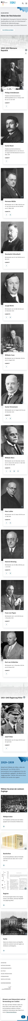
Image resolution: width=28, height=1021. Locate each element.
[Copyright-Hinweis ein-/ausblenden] (26, 50)
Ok (23, 1017)
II (10, 215)
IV (18, 471)
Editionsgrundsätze (6, 968)
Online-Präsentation (6, 973)
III (14, 471)
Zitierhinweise (5, 976)
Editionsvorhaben (5, 965)
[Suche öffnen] (23, 3)
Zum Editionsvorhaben (7, 30)
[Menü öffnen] (26, 3)
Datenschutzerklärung (11, 1012)
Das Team (3, 971)
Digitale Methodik (5, 979)
